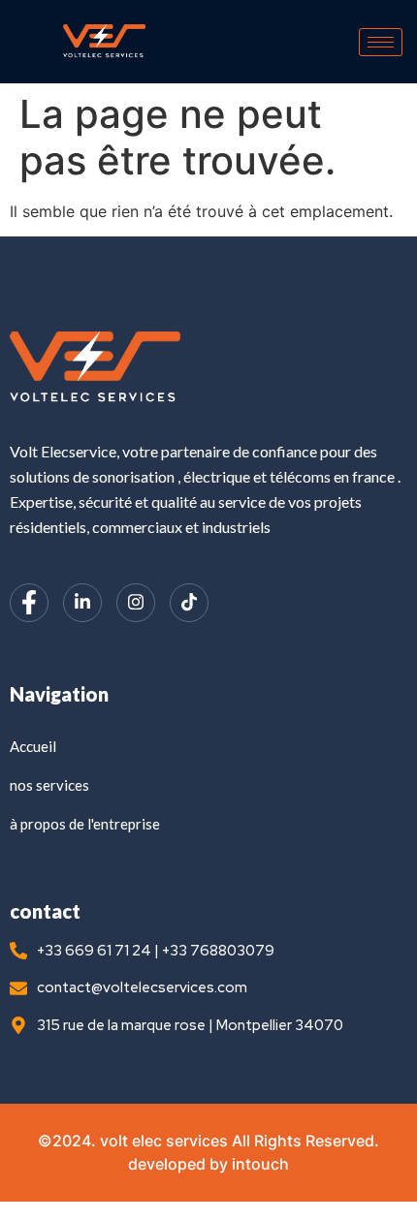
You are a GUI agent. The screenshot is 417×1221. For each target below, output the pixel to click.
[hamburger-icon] (380, 42)
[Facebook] (29, 602)
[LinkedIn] (82, 602)
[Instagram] (135, 602)
